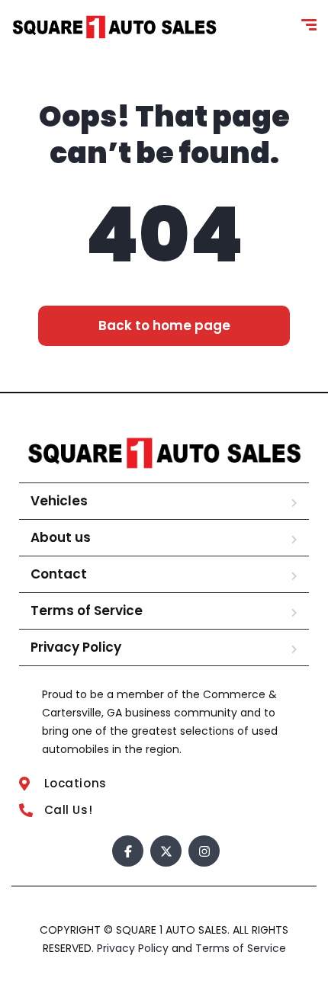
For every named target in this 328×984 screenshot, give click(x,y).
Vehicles (59, 501)
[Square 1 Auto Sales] (114, 27)
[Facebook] (127, 851)
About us (61, 537)
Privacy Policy (76, 647)
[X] (166, 851)
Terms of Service (87, 610)
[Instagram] (204, 851)
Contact (59, 574)
